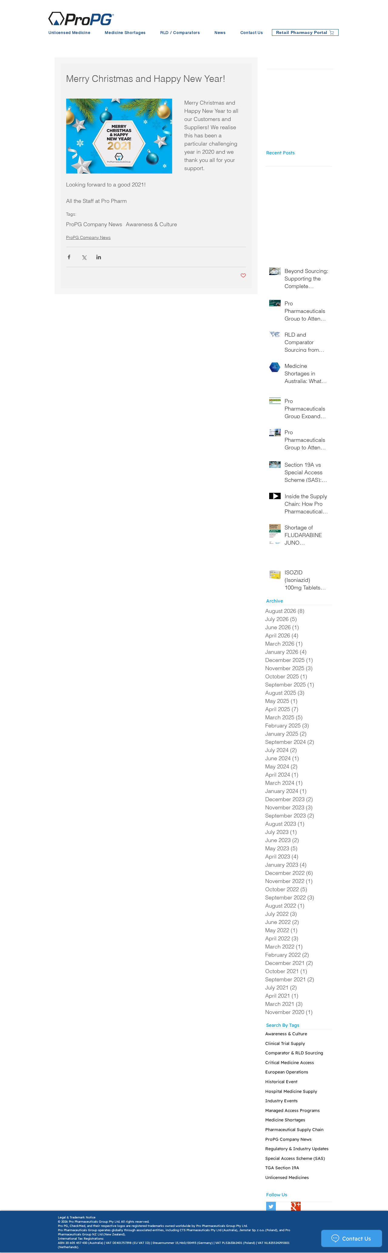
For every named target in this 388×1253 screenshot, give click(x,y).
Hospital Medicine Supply (291, 1091)
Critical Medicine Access (289, 1062)
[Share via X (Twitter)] (84, 257)
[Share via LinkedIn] (99, 257)
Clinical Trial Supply (285, 1043)
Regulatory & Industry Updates (297, 1148)
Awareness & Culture (151, 224)
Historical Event (281, 1081)
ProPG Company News (94, 224)
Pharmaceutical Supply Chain (294, 1129)
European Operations (286, 1072)
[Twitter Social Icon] (271, 1206)
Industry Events (281, 1101)
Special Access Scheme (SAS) (295, 1158)
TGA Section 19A (282, 1168)
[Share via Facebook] (69, 257)
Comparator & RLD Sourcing (294, 1053)
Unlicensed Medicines (287, 1177)
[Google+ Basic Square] (296, 1206)
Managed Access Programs (292, 1110)
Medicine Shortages (285, 1120)
